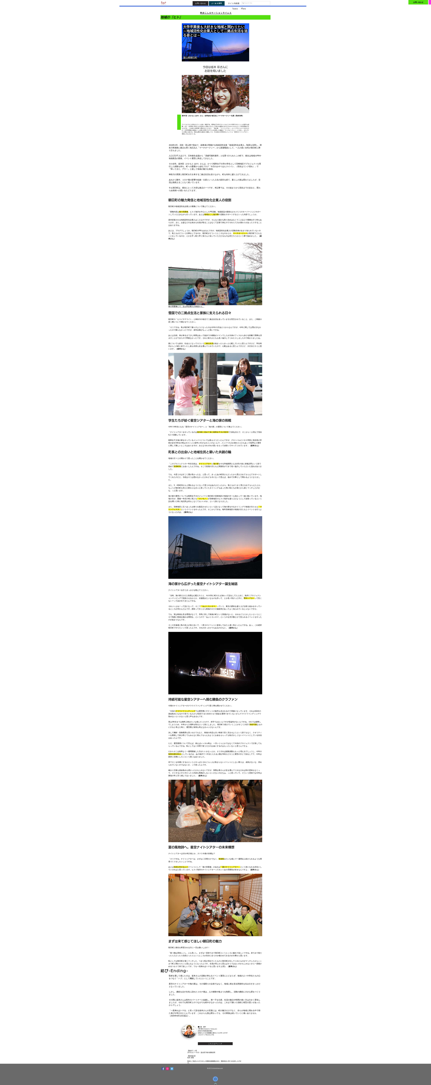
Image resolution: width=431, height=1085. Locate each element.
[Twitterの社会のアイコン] (171, 1068)
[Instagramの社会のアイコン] (167, 1068)
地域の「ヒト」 (172, 17)
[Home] (215, 1079)
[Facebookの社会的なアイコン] (163, 1068)
